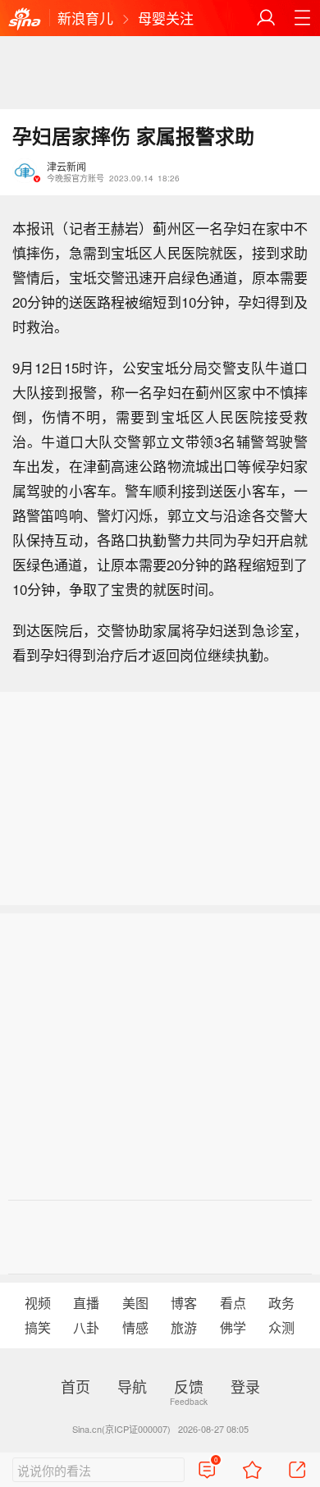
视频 (38, 1302)
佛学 (233, 1327)
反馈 (188, 1386)
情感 (135, 1327)
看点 (233, 1302)
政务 (281, 1302)
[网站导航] (302, 18)
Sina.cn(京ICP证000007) (121, 1428)
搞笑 (38, 1327)
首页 (75, 1386)
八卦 (86, 1327)
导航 (132, 1386)
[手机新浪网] (24, 19)
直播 (86, 1302)
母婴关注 (166, 17)
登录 (245, 1386)
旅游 (184, 1327)
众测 (281, 1327)
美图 (135, 1302)
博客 (184, 1302)
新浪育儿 (85, 17)
